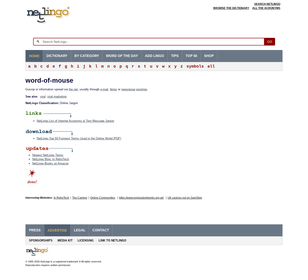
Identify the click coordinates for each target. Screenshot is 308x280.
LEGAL (79, 230)
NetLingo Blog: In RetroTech (50, 159)
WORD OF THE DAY (122, 56)
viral (43, 96)
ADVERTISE (57, 230)
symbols (195, 66)
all (211, 66)
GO (269, 41)
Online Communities (102, 197)
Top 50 (191, 56)
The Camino (79, 197)
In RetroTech (61, 197)
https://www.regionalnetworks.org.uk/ (141, 197)
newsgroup (128, 89)
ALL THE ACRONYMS (266, 8)
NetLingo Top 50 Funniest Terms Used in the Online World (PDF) (79, 138)
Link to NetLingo (112, 240)
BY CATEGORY (86, 56)
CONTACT (100, 230)
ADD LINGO (154, 56)
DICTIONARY (56, 56)
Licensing (86, 240)
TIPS (175, 56)
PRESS (35, 230)
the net (73, 89)
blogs (113, 89)
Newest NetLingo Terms (47, 155)
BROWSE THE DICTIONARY (231, 8)
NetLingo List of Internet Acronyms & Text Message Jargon (75, 121)
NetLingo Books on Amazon (50, 163)
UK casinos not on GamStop (185, 197)
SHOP (209, 56)
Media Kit (65, 240)
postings (141, 89)
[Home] (55, 14)
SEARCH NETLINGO (267, 4)
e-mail (104, 89)
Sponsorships (41, 240)
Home (34, 56)
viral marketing (57, 96)
